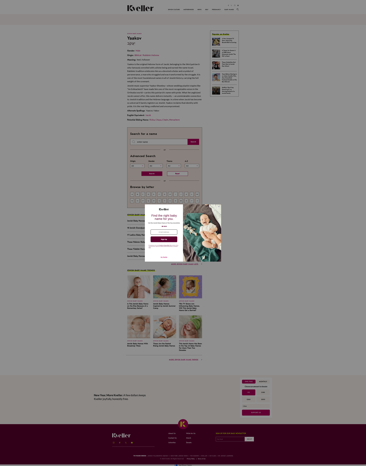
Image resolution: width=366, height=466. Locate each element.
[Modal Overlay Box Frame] (183, 233)
